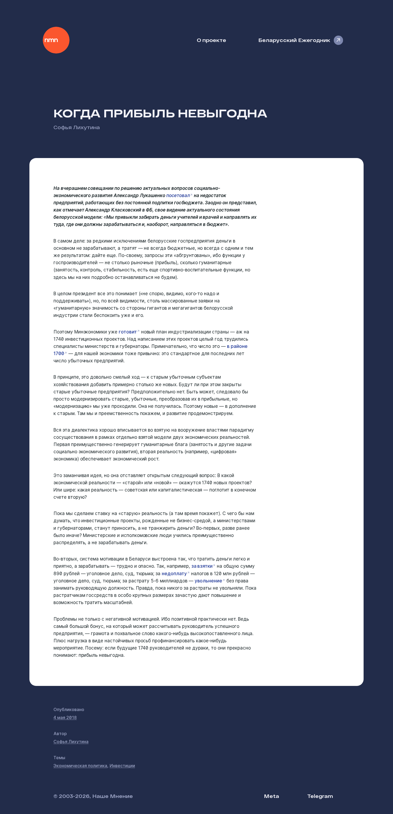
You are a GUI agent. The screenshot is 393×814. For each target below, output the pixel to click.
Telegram (320, 796)
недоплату (174, 573)
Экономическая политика (80, 765)
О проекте (211, 40)
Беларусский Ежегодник (294, 40)
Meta (271, 796)
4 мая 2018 (65, 717)
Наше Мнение (56, 40)
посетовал (178, 195)
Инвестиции (122, 765)
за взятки (202, 566)
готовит (128, 332)
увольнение (208, 580)
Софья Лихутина (76, 127)
